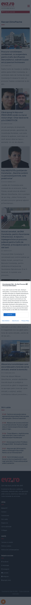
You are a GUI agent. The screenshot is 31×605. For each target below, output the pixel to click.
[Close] (27, 284)
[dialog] (15, 302)
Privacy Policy (25, 320)
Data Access (15, 320)
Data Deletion (5, 320)
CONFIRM (9, 314)
